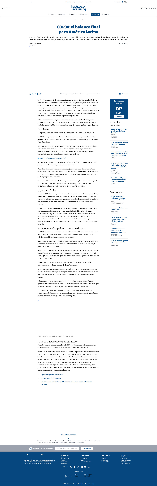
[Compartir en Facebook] (35, 94)
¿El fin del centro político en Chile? (53, 158)
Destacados (64, 463)
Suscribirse (87, 448)
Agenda (75, 19)
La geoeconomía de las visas (51, 378)
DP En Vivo (105, 14)
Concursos (124, 458)
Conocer (119, 117)
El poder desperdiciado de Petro (52, 375)
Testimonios (64, 462)
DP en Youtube (105, 462)
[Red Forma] (78, 476)
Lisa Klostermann (36, 43)
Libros (82, 460)
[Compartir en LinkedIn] (37, 94)
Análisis (82, 19)
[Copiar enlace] (40, 94)
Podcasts (103, 457)
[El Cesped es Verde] (88, 476)
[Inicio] (78, 8)
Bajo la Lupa (104, 458)
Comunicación (65, 458)
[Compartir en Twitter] (33, 94)
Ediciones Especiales (86, 462)
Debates (63, 460)
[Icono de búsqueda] (31, 2)
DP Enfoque (84, 458)
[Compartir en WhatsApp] (30, 94)
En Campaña (104, 460)
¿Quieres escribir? (126, 460)
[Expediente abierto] (69, 476)
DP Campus (95, 14)
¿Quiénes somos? (125, 457)
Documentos (84, 457)
